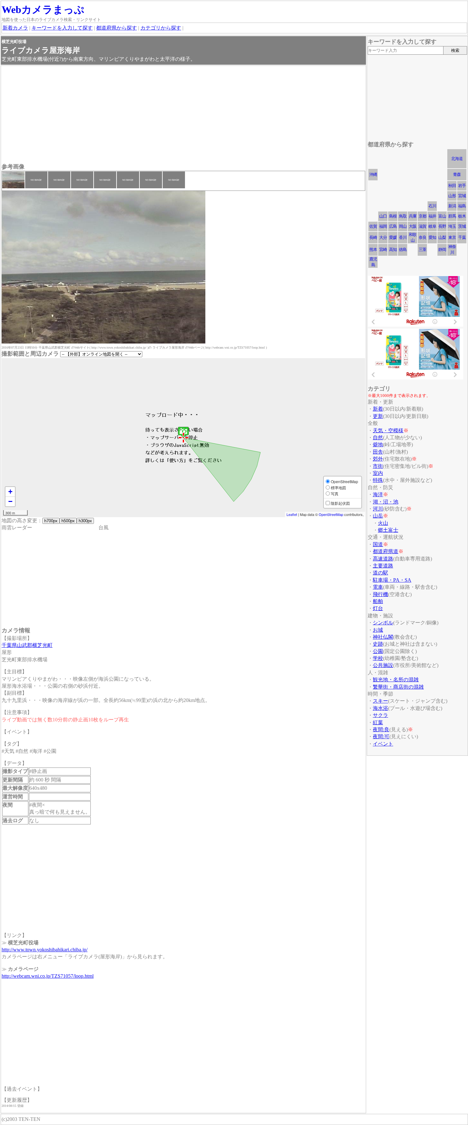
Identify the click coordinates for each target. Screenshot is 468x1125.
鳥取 (403, 216)
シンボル (383, 622)
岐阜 (432, 226)
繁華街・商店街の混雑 (398, 687)
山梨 (442, 237)
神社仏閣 (383, 637)
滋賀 (422, 226)
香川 (403, 237)
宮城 (462, 195)
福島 (462, 206)
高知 (393, 249)
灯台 (378, 608)
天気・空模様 (388, 430)
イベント (383, 744)
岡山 (403, 226)
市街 (378, 466)
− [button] (10, 501)
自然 (378, 437)
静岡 (442, 249)
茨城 (462, 226)
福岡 (383, 226)
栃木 (462, 216)
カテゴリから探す (160, 28)
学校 (378, 658)
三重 (422, 249)
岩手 (462, 185)
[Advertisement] (183, 115)
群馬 (452, 216)
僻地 (378, 444)
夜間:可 (381, 736)
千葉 (462, 237)
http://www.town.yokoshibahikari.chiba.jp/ (45, 949)
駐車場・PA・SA (392, 580)
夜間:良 (381, 729)
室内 (378, 473)
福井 (432, 216)
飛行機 (380, 594)
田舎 (378, 452)
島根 (393, 216)
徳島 (403, 249)
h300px (85, 520)
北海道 (457, 158)
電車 (378, 587)
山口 (383, 216)
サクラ (380, 715)
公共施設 (383, 665)
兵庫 (412, 216)
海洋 (378, 494)
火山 (383, 523)
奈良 (422, 237)
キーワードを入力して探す (62, 28)
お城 (378, 630)
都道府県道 (385, 551)
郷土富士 (388, 530)
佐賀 (373, 226)
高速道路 (383, 558)
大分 (383, 237)
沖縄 (373, 174)
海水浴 (380, 708)
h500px (68, 520)
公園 (378, 651)
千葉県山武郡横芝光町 (27, 645)
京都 (422, 216)
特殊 (378, 480)
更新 (378, 416)
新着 (378, 409)
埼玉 (452, 226)
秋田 (452, 185)
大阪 (412, 226)
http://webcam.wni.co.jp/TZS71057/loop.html (48, 976)
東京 (452, 237)
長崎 (373, 237)
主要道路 (383, 565)
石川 (432, 206)
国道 (378, 544)
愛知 (432, 237)
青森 (457, 174)
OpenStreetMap (331, 514)
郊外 (378, 459)
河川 (378, 508)
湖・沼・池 (385, 501)
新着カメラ (15, 28)
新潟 (452, 206)
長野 (442, 226)
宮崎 (383, 249)
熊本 (373, 249)
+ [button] (10, 492)
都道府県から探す (116, 28)
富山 (442, 216)
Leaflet (292, 514)
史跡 (378, 644)
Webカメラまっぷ (43, 9)
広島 (393, 226)
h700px (51, 520)
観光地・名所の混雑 (396, 679)
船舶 (378, 601)
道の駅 (380, 572)
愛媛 (393, 237)
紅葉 (378, 722)
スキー (380, 701)
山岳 (378, 515)
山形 (452, 195)
